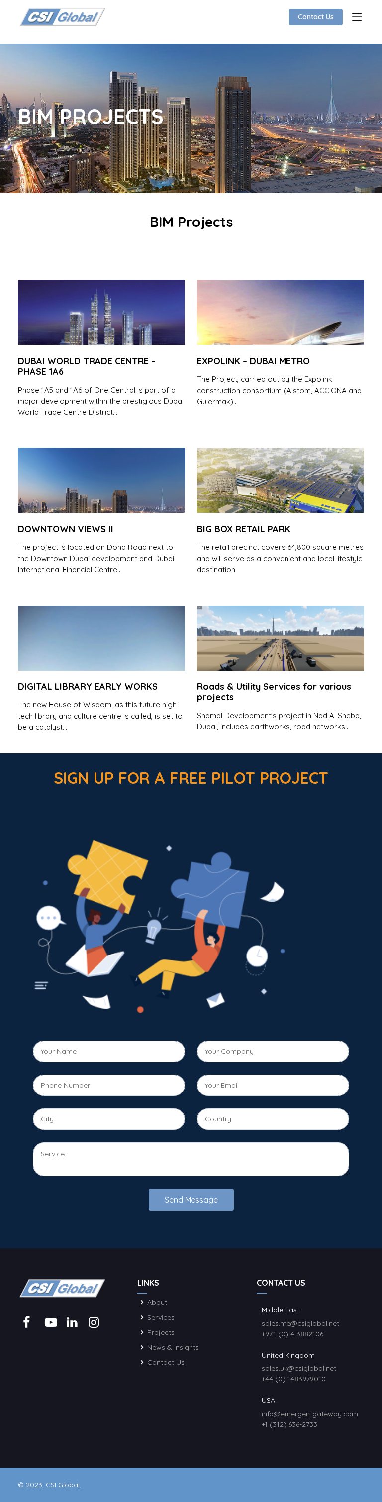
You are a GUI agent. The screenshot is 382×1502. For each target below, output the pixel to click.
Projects (161, 1332)
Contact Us (316, 16)
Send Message (191, 1200)
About (157, 1302)
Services (161, 1317)
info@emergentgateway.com (310, 1413)
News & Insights (173, 1347)
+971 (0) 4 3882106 (292, 1333)
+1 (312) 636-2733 (289, 1424)
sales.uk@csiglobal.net (299, 1368)
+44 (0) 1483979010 (294, 1378)
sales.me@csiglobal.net (300, 1323)
